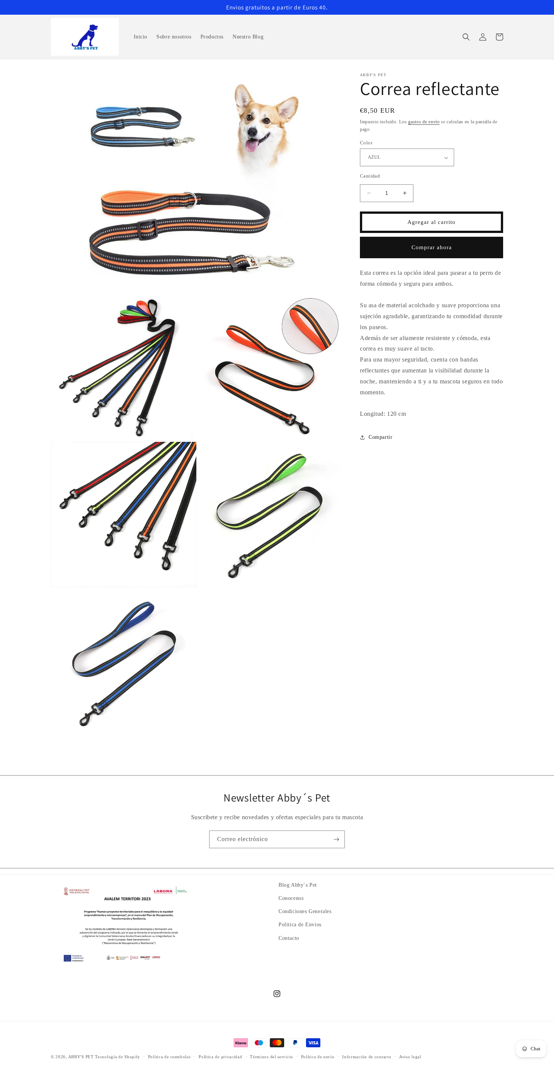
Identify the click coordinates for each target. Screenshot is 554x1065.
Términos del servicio (271, 1056)
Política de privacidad (220, 1056)
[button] (466, 37)
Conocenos (291, 898)
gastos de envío (424, 121)
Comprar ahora (432, 247)
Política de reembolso (169, 1056)
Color (366, 143)
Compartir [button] (380, 437)
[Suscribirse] (336, 839)
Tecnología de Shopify (117, 1056)
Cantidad (370, 176)
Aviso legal (410, 1056)
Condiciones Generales (305, 911)
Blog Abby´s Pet (298, 885)
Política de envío (318, 1056)
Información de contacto (366, 1056)
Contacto (289, 938)
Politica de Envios (300, 925)
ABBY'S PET (81, 1056)
